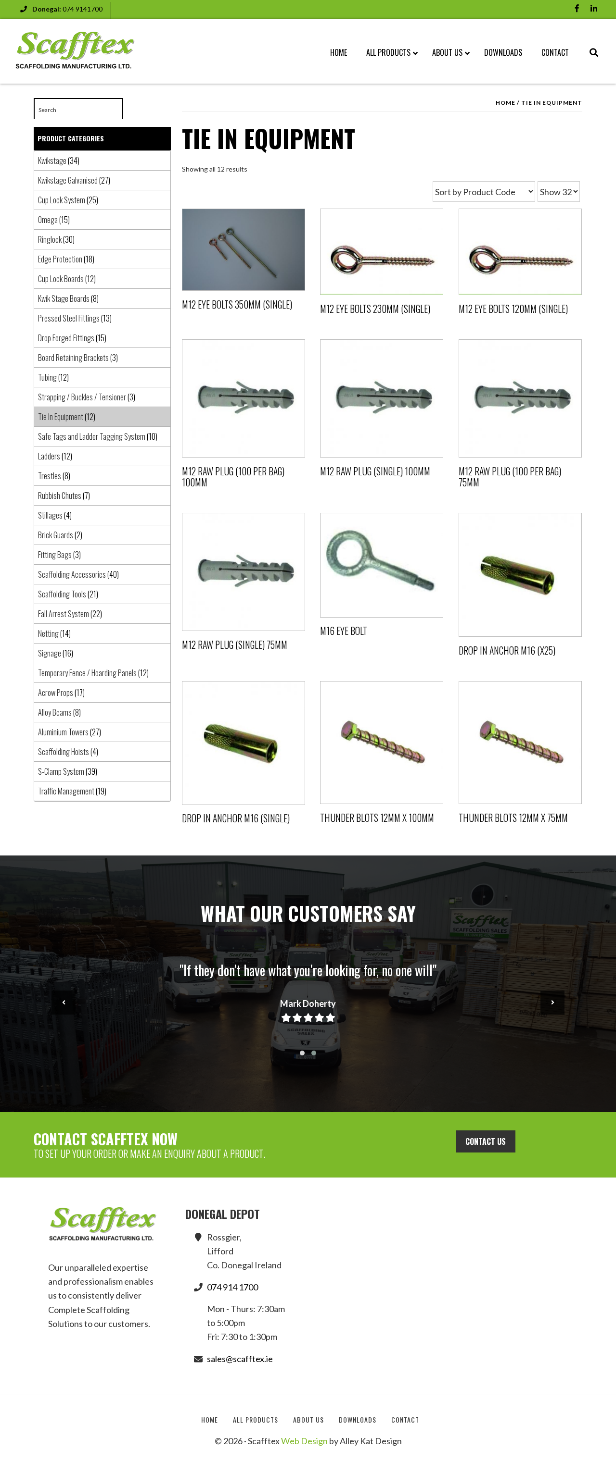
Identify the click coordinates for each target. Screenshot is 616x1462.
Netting (48, 633)
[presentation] (63, 1003)
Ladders (49, 456)
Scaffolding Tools (62, 594)
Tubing (47, 377)
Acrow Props (55, 692)
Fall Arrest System (63, 613)
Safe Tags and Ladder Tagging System (91, 436)
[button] (302, 1053)
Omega (48, 219)
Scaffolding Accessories (72, 574)
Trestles (49, 476)
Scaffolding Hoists (63, 751)
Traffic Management (66, 791)
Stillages (50, 515)
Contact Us (485, 1141)
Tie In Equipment (60, 416)
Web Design (304, 1441)
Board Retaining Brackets (73, 357)
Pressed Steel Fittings (69, 318)
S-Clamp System (61, 771)
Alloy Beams (55, 712)
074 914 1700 (232, 1287)
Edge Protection (60, 259)
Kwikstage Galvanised (68, 180)
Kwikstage (52, 160)
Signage (49, 653)
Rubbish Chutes (59, 495)
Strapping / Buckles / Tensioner (82, 397)
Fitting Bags (55, 554)
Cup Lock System (61, 200)
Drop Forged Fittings (66, 338)
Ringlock (50, 239)
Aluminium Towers (63, 732)
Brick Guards (55, 535)
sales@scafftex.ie (240, 1358)
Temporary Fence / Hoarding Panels (87, 673)
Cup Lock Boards (61, 279)
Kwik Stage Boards (64, 298)
